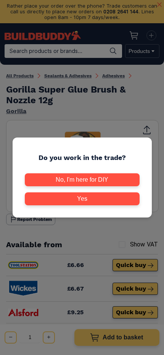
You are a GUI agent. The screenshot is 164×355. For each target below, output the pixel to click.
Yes (82, 198)
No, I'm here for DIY (82, 179)
